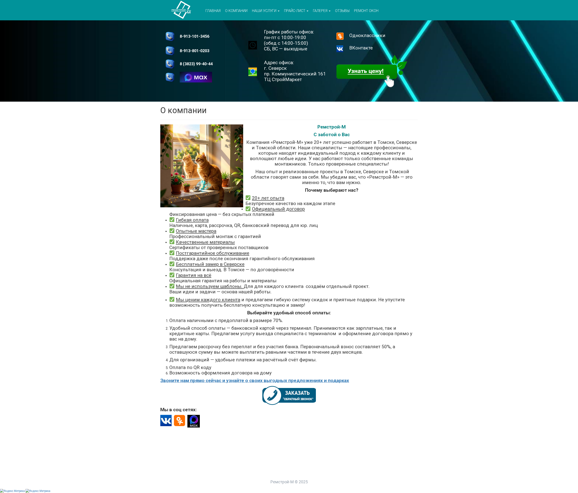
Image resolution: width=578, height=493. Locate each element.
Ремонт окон (366, 11)
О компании (236, 11)
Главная (213, 11)
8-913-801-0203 (194, 50)
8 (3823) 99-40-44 (196, 63)
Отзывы (342, 11)
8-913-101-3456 (194, 36)
